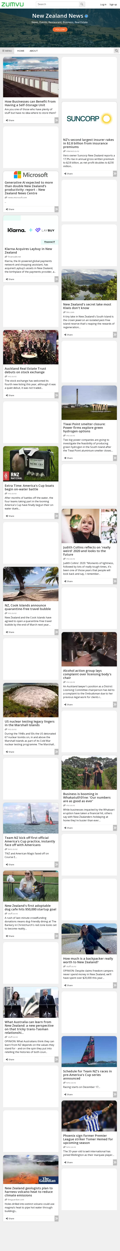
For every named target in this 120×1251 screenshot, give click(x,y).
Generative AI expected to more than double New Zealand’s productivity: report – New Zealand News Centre (29, 187)
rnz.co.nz (12, 376)
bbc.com (70, 312)
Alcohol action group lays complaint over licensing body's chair (87, 674)
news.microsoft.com (17, 197)
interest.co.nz (72, 151)
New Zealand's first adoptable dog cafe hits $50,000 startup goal (30, 907)
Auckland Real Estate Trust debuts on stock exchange (25, 370)
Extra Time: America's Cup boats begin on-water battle (29, 487)
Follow (60, 29)
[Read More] (56, 120)
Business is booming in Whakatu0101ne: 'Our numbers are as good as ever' (87, 797)
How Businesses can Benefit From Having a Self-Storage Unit (30, 103)
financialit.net (14, 256)
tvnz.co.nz (13, 849)
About (34, 50)
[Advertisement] (89, 77)
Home (20, 50)
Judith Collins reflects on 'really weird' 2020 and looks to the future (87, 551)
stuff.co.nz (13, 913)
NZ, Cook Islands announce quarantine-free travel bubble (28, 607)
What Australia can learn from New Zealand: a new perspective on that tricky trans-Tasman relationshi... (29, 1027)
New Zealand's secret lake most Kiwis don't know (87, 306)
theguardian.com (16, 1199)
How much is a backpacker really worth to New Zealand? (88, 960)
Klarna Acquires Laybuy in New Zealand (28, 250)
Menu (8, 50)
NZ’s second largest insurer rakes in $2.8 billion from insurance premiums (88, 143)
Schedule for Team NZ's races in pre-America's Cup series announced (87, 1074)
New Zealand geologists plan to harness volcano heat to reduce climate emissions (29, 1191)
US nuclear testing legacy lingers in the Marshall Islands (30, 723)
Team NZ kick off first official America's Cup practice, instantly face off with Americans (30, 841)
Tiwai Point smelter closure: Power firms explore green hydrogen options (84, 427)
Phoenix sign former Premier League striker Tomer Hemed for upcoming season (88, 1139)
